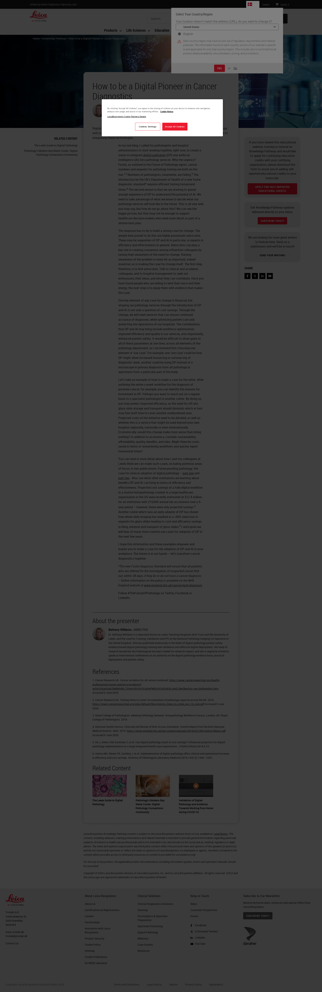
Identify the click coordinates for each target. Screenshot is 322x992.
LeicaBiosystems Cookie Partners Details (126, 116)
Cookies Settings (147, 126)
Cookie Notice (166, 111)
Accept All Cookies (174, 126)
